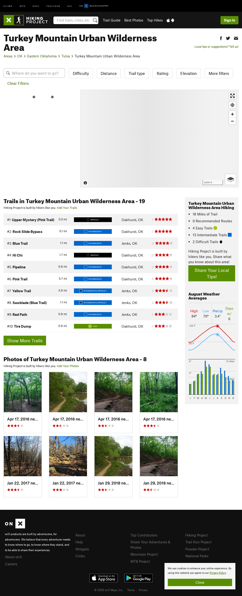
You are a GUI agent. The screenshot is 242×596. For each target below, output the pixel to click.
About (80, 535)
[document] (200, 576)
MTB (23, 5)
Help (79, 542)
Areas (8, 56)
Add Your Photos (68, 366)
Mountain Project (144, 554)
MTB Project (140, 561)
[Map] (159, 138)
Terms (131, 590)
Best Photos (133, 20)
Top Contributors (143, 535)
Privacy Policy (218, 573)
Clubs (80, 556)
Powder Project (197, 549)
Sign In (229, 20)
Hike (36, 5)
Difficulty (81, 73)
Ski (69, 5)
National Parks (196, 556)
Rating (163, 73)
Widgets (82, 549)
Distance (109, 73)
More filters (219, 73)
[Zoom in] (232, 114)
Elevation (188, 73)
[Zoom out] (232, 121)
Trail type (137, 73)
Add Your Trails (67, 208)
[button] (221, 37)
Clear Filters (18, 83)
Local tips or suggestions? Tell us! (216, 46)
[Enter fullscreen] (232, 95)
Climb (8, 5)
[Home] (28, 20)
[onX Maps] (15, 527)
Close (199, 582)
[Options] (230, 179)
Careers (11, 564)
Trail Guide (112, 20)
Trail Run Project (198, 542)
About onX (13, 557)
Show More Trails (25, 340)
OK (19, 56)
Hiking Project (196, 535)
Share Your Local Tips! (211, 273)
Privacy (143, 590)
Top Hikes (155, 20)
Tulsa (65, 56)
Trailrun (53, 5)
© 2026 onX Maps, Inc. (108, 590)
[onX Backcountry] (94, 6)
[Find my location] (232, 105)
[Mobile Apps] (170, 20)
